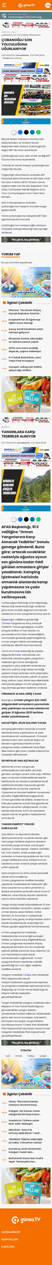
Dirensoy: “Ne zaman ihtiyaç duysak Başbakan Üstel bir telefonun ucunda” (25, 312)
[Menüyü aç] (4, 5)
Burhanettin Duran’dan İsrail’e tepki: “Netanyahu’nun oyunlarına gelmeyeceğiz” (26, 1160)
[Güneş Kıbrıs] (26, 5)
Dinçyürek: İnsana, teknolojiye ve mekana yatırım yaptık (26, 340)
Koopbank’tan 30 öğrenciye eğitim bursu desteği (24, 321)
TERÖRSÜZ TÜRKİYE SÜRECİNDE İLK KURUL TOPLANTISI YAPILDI (25, 1141)
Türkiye (27, 975)
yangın (43, 1055)
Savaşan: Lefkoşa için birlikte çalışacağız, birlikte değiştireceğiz (25, 368)
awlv (8, 1055)
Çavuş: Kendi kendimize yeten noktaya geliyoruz (26, 331)
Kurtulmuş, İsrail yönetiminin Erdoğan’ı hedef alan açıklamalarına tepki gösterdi (26, 1150)
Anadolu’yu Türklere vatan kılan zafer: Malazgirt (24, 1122)
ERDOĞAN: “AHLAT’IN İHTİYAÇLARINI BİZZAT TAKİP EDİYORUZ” (24, 1131)
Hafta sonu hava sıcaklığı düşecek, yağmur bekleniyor (25, 350)
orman (18, 1055)
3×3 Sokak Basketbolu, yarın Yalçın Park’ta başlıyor (25, 359)
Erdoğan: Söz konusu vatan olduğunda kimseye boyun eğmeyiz (24, 1113)
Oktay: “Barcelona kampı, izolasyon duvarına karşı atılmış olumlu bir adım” (23, 1103)
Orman (6, 623)
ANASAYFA (5, 32)
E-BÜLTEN (7, 1246)
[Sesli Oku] (13, 132)
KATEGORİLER (10, 1232)
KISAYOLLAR (9, 1239)
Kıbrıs (14, 32)
